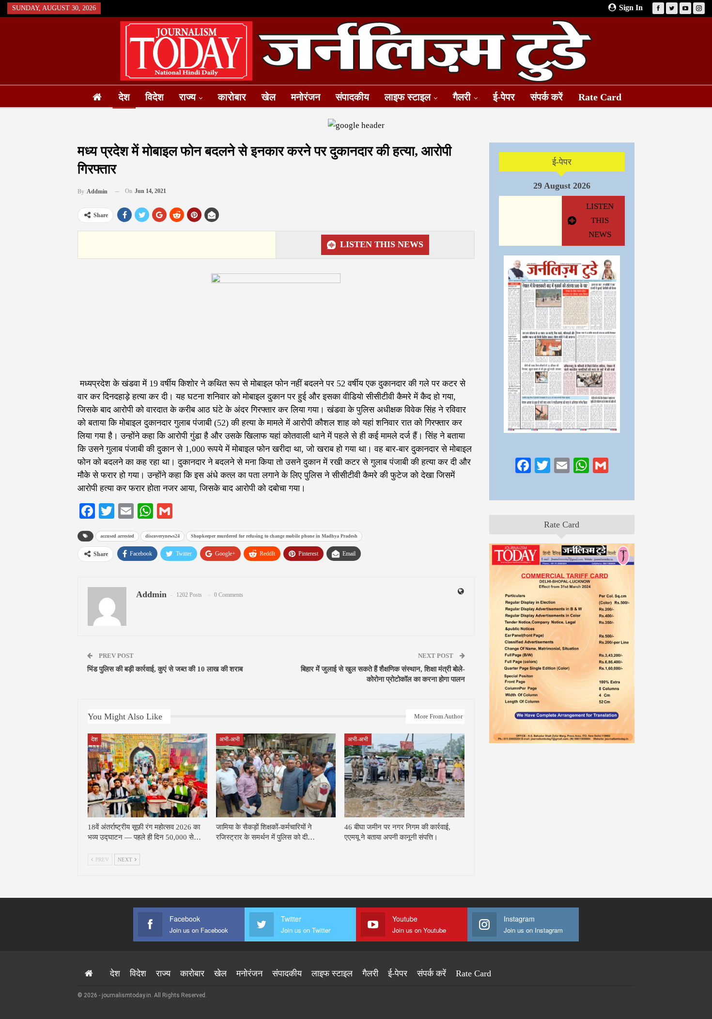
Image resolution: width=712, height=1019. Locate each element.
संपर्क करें (546, 97)
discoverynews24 (162, 536)
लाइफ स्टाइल (408, 97)
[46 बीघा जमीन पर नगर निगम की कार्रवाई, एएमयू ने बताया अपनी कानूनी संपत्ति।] (404, 775)
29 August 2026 (561, 186)
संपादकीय (352, 97)
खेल (269, 97)
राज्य (187, 97)
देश (124, 97)
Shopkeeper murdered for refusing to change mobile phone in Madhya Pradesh (274, 536)
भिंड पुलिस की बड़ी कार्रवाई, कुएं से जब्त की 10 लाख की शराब (165, 669)
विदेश (154, 97)
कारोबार (232, 97)
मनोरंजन (305, 97)
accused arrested (117, 536)
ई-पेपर (504, 97)
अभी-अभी (229, 739)
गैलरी (462, 97)
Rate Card (599, 97)
